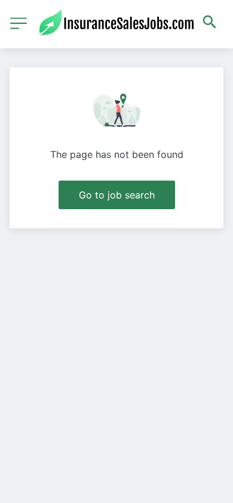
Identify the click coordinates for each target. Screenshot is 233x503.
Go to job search (117, 195)
